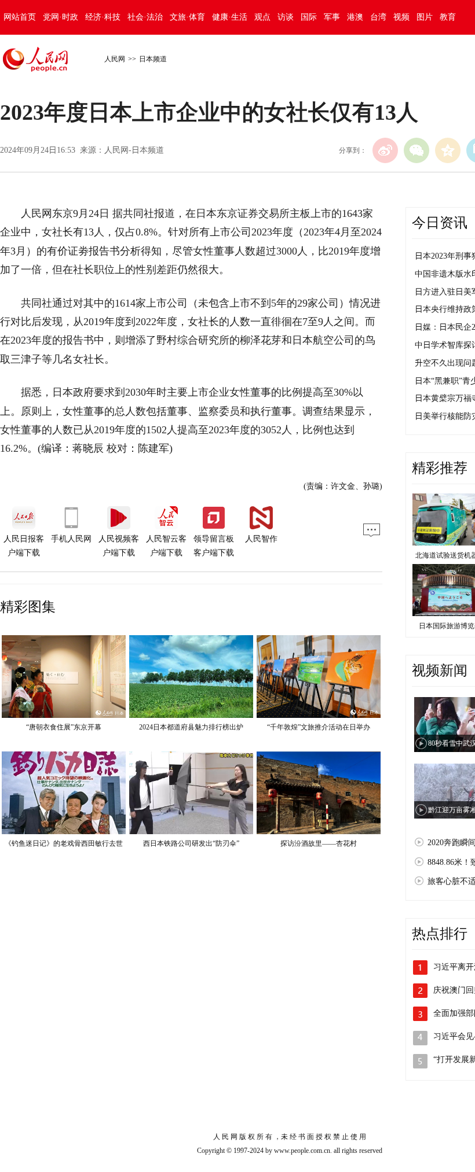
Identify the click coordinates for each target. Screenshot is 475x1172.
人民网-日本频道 (134, 150)
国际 (309, 17)
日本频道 (153, 59)
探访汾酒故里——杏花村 (318, 843)
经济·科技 (102, 17)
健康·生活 (229, 17)
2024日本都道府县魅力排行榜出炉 (191, 727)
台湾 (378, 17)
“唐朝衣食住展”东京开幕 (63, 727)
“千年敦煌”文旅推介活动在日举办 (318, 727)
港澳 (355, 17)
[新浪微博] (385, 150)
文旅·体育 (187, 17)
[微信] (416, 150)
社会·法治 (145, 17)
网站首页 (19, 17)
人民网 (114, 59)
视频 (401, 17)
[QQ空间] (448, 150)
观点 (262, 17)
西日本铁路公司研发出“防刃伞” (191, 843)
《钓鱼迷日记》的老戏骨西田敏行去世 (64, 843)
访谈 (285, 17)
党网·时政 (60, 17)
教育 (448, 17)
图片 (424, 17)
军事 (332, 17)
